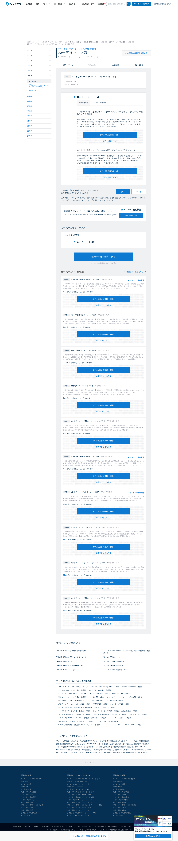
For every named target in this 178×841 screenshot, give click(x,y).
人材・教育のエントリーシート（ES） (79, 794)
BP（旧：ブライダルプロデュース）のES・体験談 (101, 687)
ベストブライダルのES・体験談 (99, 690)
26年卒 (29, 61)
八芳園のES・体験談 (100, 704)
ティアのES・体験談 (119, 714)
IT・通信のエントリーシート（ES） (79, 789)
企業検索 (29, 4)
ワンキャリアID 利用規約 (87, 830)
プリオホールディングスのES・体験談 (72, 690)
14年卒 (29, 136)
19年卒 (29, 111)
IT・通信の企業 (26, 789)
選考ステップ (68, 65)
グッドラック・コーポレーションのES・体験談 (75, 707)
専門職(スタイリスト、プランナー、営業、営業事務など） (39, 85)
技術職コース (33, 90)
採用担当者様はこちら (163, 4)
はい (123, 192)
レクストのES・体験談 (101, 714)
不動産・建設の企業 (27, 800)
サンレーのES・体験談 (85, 721)
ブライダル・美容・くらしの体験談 (124, 805)
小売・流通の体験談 (119, 810)
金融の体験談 (117, 781)
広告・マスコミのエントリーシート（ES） (81, 792)
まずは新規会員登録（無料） (110, 135)
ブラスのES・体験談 (65, 714)
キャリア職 (32, 81)
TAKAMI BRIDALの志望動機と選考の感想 (71, 651)
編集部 (36, 826)
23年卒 (29, 76)
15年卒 (29, 131)
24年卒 (29, 71)
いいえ (138, 192)
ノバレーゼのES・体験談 (114, 700)
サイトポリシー (125, 826)
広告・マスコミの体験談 (121, 792)
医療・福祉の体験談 (119, 808)
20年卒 (29, 106)
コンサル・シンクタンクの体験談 (124, 779)
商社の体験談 (117, 787)
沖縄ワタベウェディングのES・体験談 (72, 697)
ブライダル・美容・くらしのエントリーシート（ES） (85, 805)
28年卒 (29, 51)
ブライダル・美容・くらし (69, 49)
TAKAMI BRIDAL (89, 49)
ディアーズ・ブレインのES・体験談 (71, 700)
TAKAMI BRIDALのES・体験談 (69, 687)
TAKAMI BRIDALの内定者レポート (116, 670)
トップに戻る (88, 763)
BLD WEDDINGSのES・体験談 (107, 721)
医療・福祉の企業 (27, 808)
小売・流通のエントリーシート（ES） (79, 810)
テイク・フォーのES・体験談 (105, 707)
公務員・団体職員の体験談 (122, 813)
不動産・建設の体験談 (120, 800)
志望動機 (115, 65)
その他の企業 (25, 815)
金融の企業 (24, 781)
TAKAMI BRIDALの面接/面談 (114, 661)
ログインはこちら (109, 141)
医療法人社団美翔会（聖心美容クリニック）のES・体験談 (79, 725)
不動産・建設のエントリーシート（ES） (80, 800)
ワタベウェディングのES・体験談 (117, 694)
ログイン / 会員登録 (141, 4)
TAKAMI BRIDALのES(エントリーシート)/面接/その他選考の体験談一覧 (127, 652)
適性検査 (101, 4)
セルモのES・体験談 (83, 714)
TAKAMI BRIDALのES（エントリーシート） (72, 657)
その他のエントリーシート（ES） (78, 815)
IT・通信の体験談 (119, 789)
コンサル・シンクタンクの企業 (31, 779)
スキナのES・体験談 (98, 718)
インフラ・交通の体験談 (121, 797)
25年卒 (29, 66)
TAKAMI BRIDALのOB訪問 (113, 665)
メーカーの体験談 (119, 784)
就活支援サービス (88, 4)
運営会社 (27, 826)
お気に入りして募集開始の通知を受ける (90, 836)
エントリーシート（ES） (86, 242)
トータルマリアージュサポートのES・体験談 (74, 711)
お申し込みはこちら (153, 836)
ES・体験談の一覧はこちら (133, 272)
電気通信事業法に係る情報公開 (106, 826)
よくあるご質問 (52, 830)
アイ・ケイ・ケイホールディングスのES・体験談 (124, 697)
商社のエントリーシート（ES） (77, 787)
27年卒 (29, 56)
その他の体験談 (118, 815)
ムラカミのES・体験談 (129, 711)
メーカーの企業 (26, 784)
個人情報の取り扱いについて (62, 826)
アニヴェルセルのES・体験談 (131, 687)
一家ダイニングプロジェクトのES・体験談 (73, 718)
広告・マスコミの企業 (28, 792)
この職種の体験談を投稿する (136, 53)
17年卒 (29, 121)
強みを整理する (131, 215)
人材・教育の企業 (27, 794)
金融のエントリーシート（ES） (77, 781)
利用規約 (45, 826)
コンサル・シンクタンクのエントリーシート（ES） (84, 779)
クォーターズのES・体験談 (120, 704)
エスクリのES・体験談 (95, 700)
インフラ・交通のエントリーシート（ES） (81, 797)
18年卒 (29, 116)
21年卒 (29, 101)
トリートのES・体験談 (96, 697)
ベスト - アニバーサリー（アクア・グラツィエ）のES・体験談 (80, 694)
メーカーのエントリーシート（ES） (79, 784)
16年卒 (29, 126)
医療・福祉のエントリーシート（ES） (79, 808)
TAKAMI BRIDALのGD (64, 661)
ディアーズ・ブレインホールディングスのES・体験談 (121, 725)
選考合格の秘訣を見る (103, 256)
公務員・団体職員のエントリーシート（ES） (82, 813)
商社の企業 (24, 787)
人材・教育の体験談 (119, 794)
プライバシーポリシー (84, 826)
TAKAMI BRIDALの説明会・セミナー (69, 665)
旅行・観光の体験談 (119, 802)
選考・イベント (42, 4)
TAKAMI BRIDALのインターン (67, 670)
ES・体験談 (58, 4)
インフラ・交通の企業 (28, 797)
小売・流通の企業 (27, 810)
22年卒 (29, 96)
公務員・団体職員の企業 (29, 813)
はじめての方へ (15, 826)
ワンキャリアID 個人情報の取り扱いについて (116, 830)
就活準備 (72, 4)
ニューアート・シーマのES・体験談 (106, 711)
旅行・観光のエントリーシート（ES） (79, 802)
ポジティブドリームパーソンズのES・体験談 (74, 704)
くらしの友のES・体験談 (138, 714)
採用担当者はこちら (68, 830)
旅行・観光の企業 (27, 802)
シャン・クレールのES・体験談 (119, 718)
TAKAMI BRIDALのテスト (113, 657)
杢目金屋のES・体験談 (66, 721)
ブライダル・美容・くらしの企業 (32, 805)
